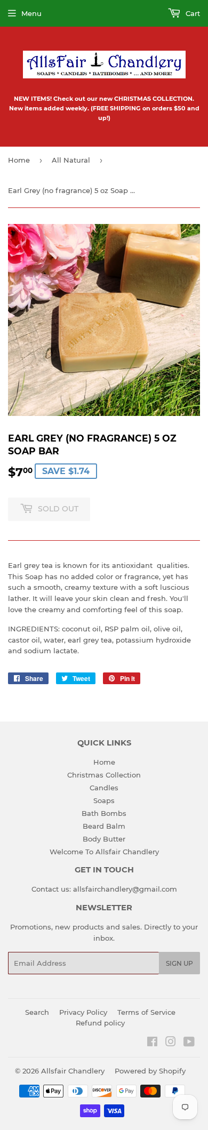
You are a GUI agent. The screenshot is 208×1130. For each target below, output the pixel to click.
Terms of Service (146, 1012)
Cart (191, 13)
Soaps (104, 800)
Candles (104, 787)
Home (19, 160)
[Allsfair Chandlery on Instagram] (170, 1043)
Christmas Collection (104, 775)
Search (37, 1012)
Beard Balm (104, 826)
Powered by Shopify (150, 1071)
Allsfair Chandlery (73, 1071)
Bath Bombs (104, 813)
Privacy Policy (83, 1012)
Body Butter (104, 839)
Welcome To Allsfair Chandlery (104, 851)
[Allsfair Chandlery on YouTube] (189, 1043)
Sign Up (179, 963)
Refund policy (100, 1023)
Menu (31, 13)
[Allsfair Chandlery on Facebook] (152, 1043)
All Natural (71, 160)
